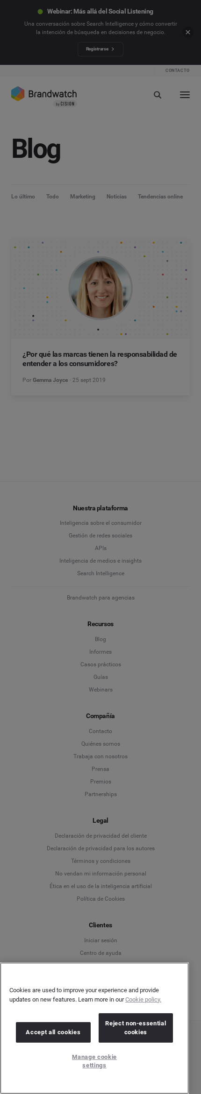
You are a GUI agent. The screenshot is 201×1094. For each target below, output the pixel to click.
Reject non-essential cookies (135, 1027)
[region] (94, 1028)
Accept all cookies (53, 1032)
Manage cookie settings (94, 1061)
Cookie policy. (143, 999)
